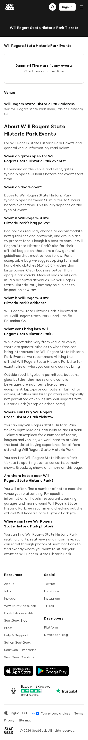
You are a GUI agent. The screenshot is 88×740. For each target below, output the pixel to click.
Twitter (49, 584)
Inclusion (10, 598)
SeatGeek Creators (19, 657)
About (9, 584)
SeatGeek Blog (16, 620)
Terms (78, 713)
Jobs (7, 591)
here (69, 539)
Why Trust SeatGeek (20, 606)
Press (8, 628)
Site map (25, 720)
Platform (51, 627)
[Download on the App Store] (18, 671)
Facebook (52, 591)
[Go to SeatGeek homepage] (10, 7)
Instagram (52, 598)
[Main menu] (81, 6)
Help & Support (16, 635)
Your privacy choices (55, 713)
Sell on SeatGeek (17, 642)
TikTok (49, 606)
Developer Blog (56, 635)
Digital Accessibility (19, 613)
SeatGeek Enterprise (20, 650)
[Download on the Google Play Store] (52, 671)
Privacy (9, 720)
